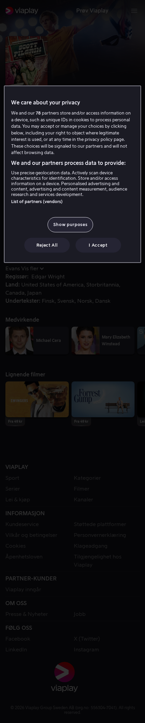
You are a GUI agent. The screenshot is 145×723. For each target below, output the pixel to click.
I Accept (98, 245)
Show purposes (70, 224)
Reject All (47, 245)
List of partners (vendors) (37, 201)
